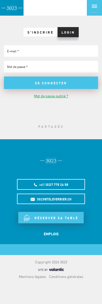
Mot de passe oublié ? (51, 95)
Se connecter (51, 83)
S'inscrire (40, 32)
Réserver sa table (55, 218)
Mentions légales (32, 276)
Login (68, 32)
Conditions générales (66, 276)
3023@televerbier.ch (53, 199)
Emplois (51, 233)
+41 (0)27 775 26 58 (53, 184)
